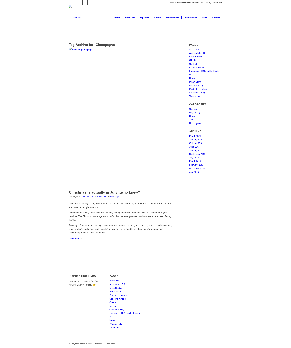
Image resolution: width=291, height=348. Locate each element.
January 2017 (195, 150)
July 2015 (194, 171)
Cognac (193, 108)
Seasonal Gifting (197, 92)
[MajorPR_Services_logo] (75, 17)
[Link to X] (74, 2)
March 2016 (195, 161)
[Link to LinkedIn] (85, 2)
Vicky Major (114, 196)
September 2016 (197, 153)
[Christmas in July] (120, 118)
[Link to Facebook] (69, 2)
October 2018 (195, 143)
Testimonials (195, 96)
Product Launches (198, 89)
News (99, 196)
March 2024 (195, 135)
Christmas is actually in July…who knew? (104, 192)
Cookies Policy (196, 67)
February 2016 (196, 164)
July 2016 (194, 157)
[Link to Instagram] (79, 2)
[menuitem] (117, 17)
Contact (193, 63)
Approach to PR (197, 52)
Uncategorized (196, 123)
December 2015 (197, 168)
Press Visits (195, 81)
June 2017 (194, 146)
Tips (104, 196)
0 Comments (88, 196)
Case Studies (195, 56)
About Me (194, 49)
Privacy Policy (196, 85)
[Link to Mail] (90, 2)
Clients (192, 60)
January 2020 (195, 139)
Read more (74, 237)
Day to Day (194, 112)
